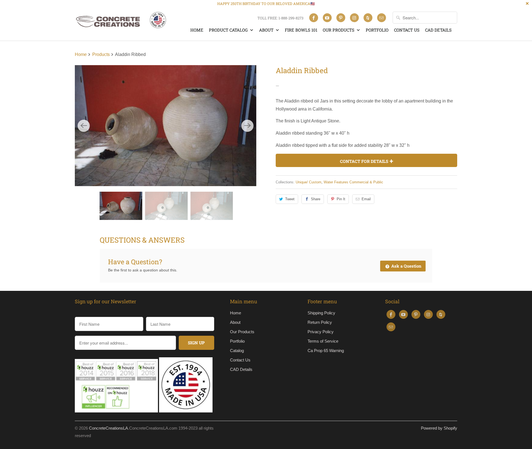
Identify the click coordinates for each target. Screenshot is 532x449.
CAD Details (438, 30)
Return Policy (320, 322)
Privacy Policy (321, 331)
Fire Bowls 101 (301, 30)
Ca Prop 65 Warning (326, 350)
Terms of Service (323, 341)
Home (196, 30)
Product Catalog (229, 30)
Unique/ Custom (308, 182)
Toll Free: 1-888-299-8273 (280, 18)
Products (101, 54)
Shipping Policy (321, 313)
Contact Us (407, 30)
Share (315, 199)
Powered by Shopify (439, 428)
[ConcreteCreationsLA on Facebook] (313, 17)
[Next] (247, 126)
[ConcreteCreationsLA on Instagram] (354, 17)
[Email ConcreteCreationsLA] (381, 17)
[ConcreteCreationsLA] (120, 23)
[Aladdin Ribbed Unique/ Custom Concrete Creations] (165, 125)
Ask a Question (405, 266)
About (267, 30)
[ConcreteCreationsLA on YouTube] (327, 17)
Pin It (341, 199)
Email (366, 199)
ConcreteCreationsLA (108, 428)
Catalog (237, 350)
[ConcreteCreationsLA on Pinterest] (340, 17)
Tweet (290, 199)
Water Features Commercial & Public (353, 182)
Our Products (339, 30)
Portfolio (377, 30)
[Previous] (84, 126)
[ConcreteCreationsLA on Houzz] (368, 17)
